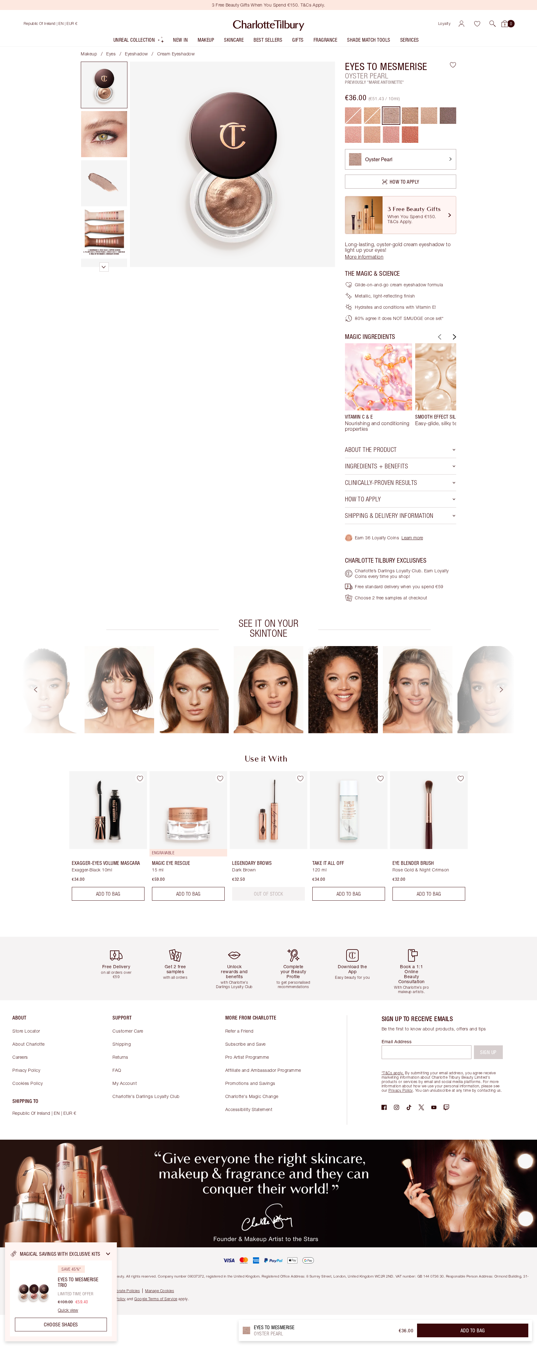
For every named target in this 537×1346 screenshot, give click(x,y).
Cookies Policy (27, 1083)
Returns (120, 1057)
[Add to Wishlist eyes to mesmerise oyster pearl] (452, 65)
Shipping (121, 1044)
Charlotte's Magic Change (251, 1096)
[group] (378, 387)
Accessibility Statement (249, 1109)
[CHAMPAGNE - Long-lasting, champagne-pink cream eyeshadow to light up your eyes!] (429, 115)
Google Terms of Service (155, 1299)
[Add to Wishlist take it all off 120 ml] (380, 778)
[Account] (461, 23)
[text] (268, 894)
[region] (61, 1291)
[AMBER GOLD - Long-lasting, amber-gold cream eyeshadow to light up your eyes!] (410, 115)
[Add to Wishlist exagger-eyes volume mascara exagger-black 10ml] (140, 778)
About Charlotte (28, 1044)
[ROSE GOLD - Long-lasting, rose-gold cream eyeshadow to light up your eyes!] (353, 134)
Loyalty (444, 23)
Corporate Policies (124, 1290)
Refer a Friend (239, 1031)
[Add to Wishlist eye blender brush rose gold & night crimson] (460, 778)
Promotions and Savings (250, 1083)
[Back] (438, 337)
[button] (492, 23)
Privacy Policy (26, 1070)
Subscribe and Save (245, 1044)
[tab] (104, 85)
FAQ (116, 1070)
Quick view (68, 1310)
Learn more (412, 537)
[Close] (108, 1254)
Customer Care (127, 1031)
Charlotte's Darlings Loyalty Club (146, 1096)
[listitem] (139, 41)
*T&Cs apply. (393, 1073)
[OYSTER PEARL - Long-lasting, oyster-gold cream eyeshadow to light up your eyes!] (391, 115)
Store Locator (26, 1031)
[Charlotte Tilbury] (269, 23)
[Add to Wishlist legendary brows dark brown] (300, 778)
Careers (20, 1057)
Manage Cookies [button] (159, 1290)
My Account (124, 1083)
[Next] (453, 337)
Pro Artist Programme (247, 1057)
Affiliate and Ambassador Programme (263, 1070)
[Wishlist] (477, 23)
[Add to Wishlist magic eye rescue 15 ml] (220, 778)
